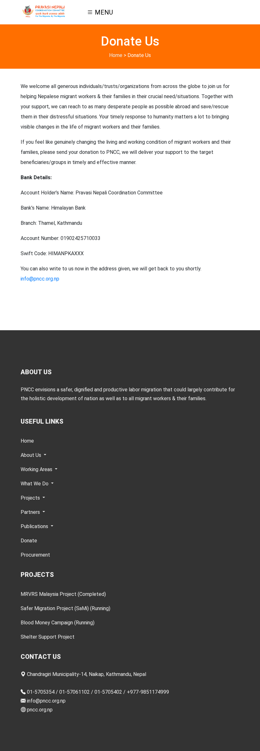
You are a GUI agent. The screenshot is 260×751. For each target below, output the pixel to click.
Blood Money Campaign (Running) (57, 623)
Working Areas (37, 469)
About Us (31, 455)
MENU (103, 12)
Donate (29, 541)
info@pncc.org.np (40, 279)
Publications (35, 526)
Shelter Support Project (48, 637)
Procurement (35, 555)
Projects (31, 498)
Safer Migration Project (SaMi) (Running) (65, 608)
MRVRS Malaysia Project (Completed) (63, 594)
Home (115, 55)
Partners (31, 512)
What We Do (35, 484)
